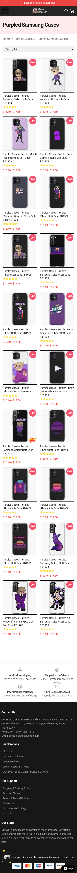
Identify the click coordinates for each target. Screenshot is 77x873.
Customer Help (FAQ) (14, 808)
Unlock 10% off (7, 857)
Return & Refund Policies (16, 798)
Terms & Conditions (13, 756)
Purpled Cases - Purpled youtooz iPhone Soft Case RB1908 (54, 99)
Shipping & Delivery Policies (17, 788)
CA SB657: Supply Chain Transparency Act (26, 771)
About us (8, 751)
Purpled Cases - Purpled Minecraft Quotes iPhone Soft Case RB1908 (19, 216)
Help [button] (70, 868)
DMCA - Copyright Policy (16, 766)
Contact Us (9, 803)
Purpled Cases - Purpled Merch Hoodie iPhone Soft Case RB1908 (20, 158)
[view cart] (72, 11)
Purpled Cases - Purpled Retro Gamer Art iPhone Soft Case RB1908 (56, 333)
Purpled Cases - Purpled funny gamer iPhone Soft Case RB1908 (57, 158)
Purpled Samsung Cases (52, 39)
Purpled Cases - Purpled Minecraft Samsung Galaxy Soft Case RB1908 (18, 622)
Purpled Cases (24, 39)
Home (6, 39)
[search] (66, 11)
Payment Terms (11, 793)
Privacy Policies (11, 761)
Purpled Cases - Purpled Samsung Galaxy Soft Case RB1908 (18, 99)
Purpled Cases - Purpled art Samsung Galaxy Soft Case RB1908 (55, 622)
